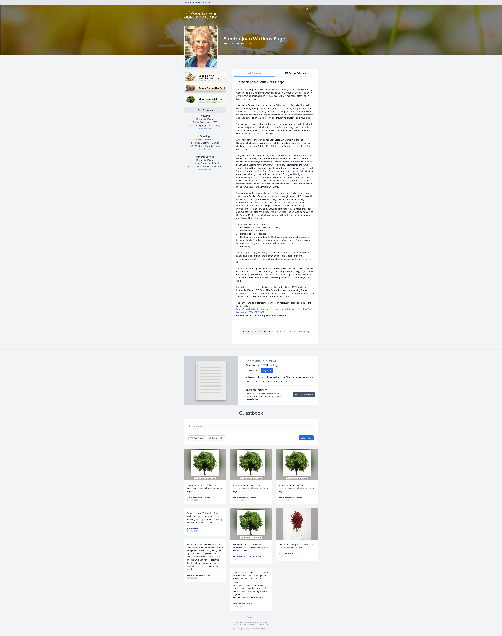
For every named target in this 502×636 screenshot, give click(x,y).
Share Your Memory (304, 394)
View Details (205, 128)
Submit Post (306, 438)
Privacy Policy (244, 624)
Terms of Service (258, 624)
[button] (205, 464)
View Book (252, 370)
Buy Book (267, 370)
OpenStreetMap (254, 629)
